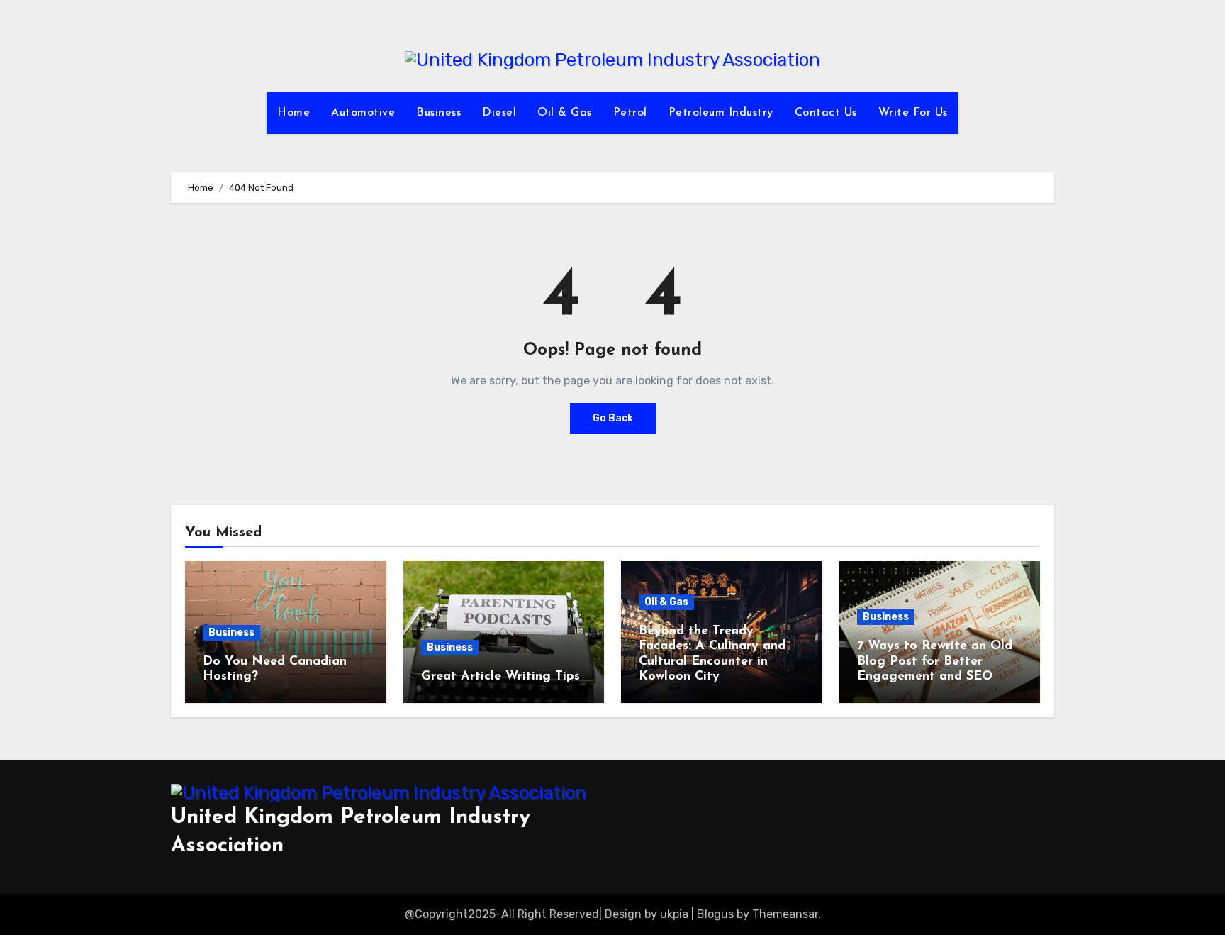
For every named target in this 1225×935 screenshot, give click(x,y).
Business (438, 112)
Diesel (499, 112)
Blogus (715, 914)
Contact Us (826, 112)
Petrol (630, 112)
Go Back (613, 418)
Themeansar (785, 914)
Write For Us (913, 112)
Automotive (363, 112)
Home (293, 112)
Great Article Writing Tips (500, 676)
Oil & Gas (564, 112)
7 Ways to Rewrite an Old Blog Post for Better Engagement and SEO (934, 661)
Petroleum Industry (721, 112)
